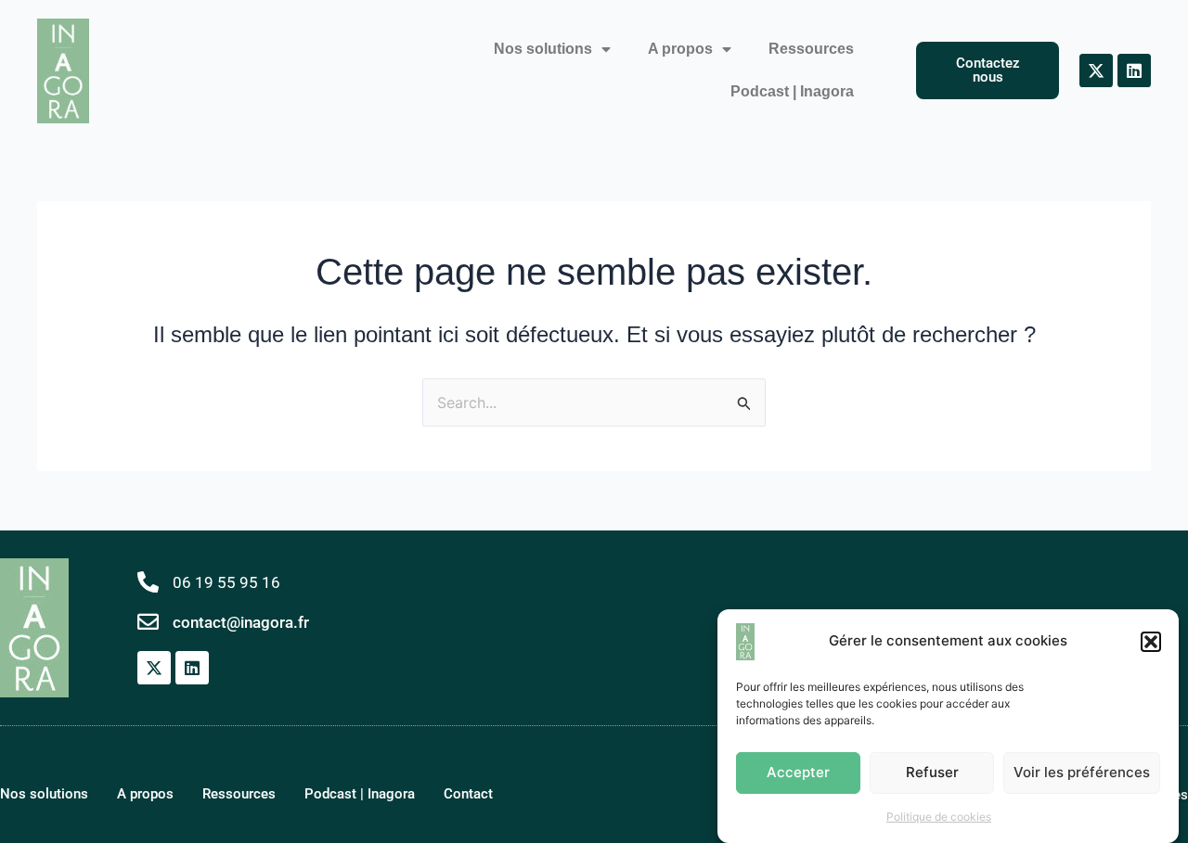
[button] (1151, 641)
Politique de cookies (938, 817)
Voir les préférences (1082, 772)
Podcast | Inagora (792, 91)
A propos (680, 49)
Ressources (811, 49)
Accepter (798, 772)
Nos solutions (543, 49)
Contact (468, 794)
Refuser (932, 772)
